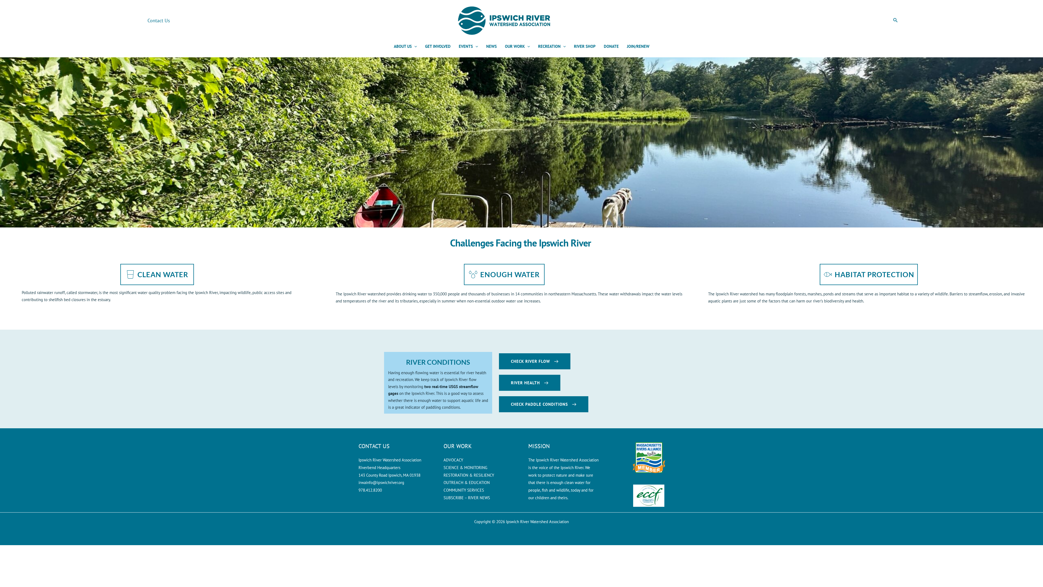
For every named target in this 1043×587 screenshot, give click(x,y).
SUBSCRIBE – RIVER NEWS (467, 497)
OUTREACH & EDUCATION (467, 482)
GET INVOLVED (438, 46)
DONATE (611, 46)
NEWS (491, 46)
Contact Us (158, 20)
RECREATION (549, 46)
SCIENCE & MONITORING (465, 467)
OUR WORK (515, 46)
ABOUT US (403, 46)
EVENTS (466, 46)
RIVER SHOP (585, 46)
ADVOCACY (453, 460)
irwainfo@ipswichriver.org (381, 482)
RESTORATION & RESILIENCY (469, 475)
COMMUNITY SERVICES (464, 490)
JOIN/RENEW (638, 46)
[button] (895, 20)
